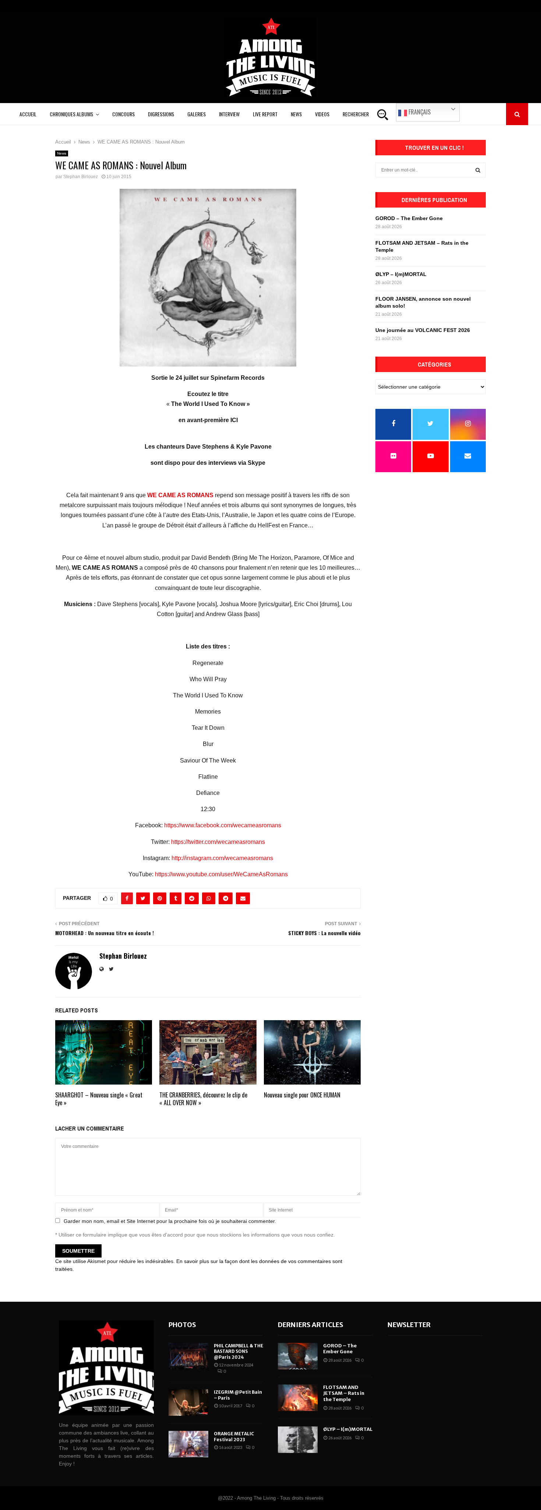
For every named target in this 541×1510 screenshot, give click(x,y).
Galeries (196, 114)
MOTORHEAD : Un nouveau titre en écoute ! (104, 933)
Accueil (28, 114)
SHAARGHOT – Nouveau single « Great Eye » (98, 1098)
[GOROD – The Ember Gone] (298, 1356)
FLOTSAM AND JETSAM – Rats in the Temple (343, 1393)
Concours (123, 114)
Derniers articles (310, 1324)
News (296, 114)
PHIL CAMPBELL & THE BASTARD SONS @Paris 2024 (238, 1351)
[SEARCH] (478, 170)
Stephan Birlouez (80, 176)
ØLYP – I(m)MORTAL (401, 274)
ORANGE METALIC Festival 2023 (234, 1436)
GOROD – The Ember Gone (409, 218)
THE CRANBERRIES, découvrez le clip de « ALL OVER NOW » (203, 1098)
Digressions (161, 114)
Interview (229, 114)
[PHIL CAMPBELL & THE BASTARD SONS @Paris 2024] (188, 1356)
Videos (322, 114)
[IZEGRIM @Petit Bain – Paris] (188, 1402)
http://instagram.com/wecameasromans (222, 858)
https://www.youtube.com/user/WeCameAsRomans (221, 874)
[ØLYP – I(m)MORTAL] (298, 1439)
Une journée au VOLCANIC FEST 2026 (422, 330)
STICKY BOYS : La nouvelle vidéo (324, 933)
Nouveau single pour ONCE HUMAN (302, 1094)
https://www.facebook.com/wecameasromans (222, 825)
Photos (182, 1324)
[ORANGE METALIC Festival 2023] (188, 1444)
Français (419, 111)
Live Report (265, 114)
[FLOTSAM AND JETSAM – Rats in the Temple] (298, 1398)
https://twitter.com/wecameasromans (218, 842)
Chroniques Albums (71, 114)
